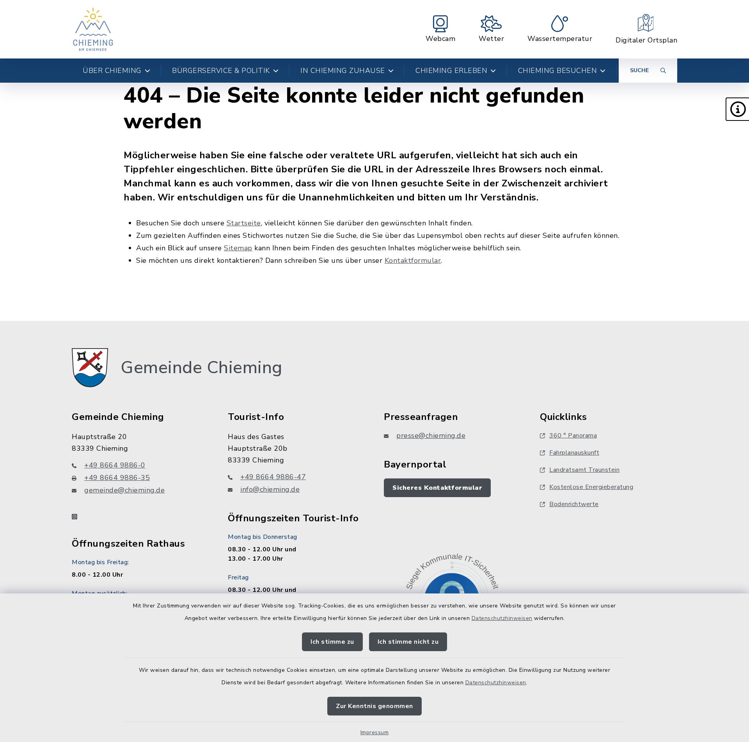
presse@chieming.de (430, 435)
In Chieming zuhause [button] (342, 70)
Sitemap (238, 248)
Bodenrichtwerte (574, 504)
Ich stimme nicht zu (408, 642)
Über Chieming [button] (112, 70)
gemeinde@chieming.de (124, 490)
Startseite (244, 223)
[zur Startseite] (93, 29)
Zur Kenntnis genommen (374, 706)
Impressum (374, 732)
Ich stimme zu (332, 642)
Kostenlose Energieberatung (591, 487)
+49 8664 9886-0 (115, 465)
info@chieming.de (270, 489)
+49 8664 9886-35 (117, 477)
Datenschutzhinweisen (502, 618)
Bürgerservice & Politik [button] (221, 70)
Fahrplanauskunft (574, 452)
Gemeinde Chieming (201, 367)
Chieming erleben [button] (451, 70)
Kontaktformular (413, 260)
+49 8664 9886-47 (273, 477)
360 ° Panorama (573, 435)
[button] (737, 109)
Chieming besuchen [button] (557, 70)
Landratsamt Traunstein (584, 470)
